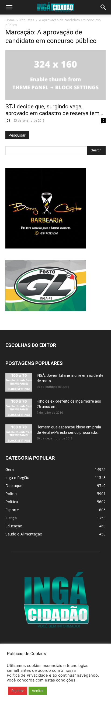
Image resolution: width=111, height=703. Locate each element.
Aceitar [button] (38, 690)
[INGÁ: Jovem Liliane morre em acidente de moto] (18, 382)
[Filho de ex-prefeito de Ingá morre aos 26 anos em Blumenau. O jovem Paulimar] (18, 408)
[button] (9, 7)
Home (10, 20)
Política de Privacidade (27, 675)
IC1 (7, 120)
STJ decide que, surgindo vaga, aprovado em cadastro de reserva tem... (54, 109)
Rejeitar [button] (17, 690)
